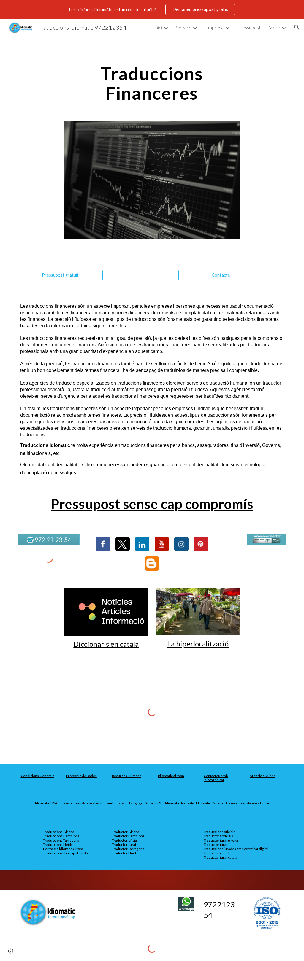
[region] (152, 9)
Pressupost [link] (249, 27)
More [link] (274, 27)
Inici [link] (158, 27)
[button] (297, 27)
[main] (152, 83)
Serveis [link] (183, 27)
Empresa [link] (214, 27)
